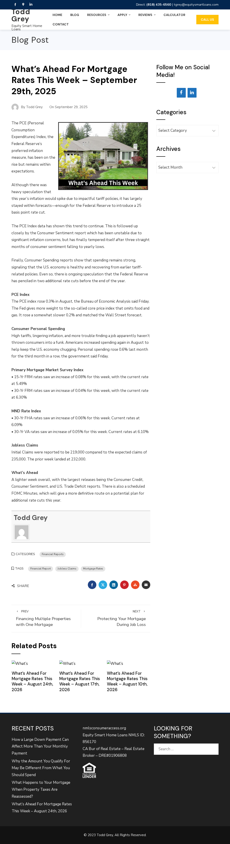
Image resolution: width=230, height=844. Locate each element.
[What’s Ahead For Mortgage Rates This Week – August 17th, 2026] (67, 663)
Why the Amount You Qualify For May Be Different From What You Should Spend (41, 768)
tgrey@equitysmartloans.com (196, 4)
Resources (96, 15)
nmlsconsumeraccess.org (104, 728)
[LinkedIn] (192, 93)
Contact (61, 24)
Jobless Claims (67, 568)
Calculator (174, 15)
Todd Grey (20, 15)
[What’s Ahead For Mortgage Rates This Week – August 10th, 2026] (115, 663)
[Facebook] (181, 93)
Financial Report (40, 568)
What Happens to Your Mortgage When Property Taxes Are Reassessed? (41, 789)
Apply (122, 15)
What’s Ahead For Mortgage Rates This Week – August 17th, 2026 (79, 681)
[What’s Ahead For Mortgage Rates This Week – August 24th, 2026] (20, 663)
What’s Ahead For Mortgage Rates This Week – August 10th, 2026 (127, 681)
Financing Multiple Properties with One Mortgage (43, 619)
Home (57, 15)
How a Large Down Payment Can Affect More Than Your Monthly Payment (40, 746)
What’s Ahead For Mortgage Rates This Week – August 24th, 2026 (32, 681)
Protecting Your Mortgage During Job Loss (121, 619)
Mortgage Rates (93, 568)
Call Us (207, 20)
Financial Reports (53, 554)
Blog (74, 15)
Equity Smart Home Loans (26, 27)
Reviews (145, 15)
